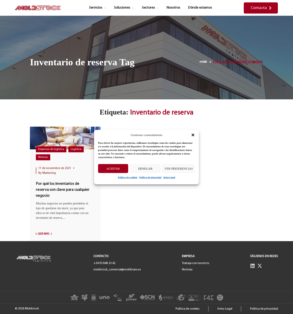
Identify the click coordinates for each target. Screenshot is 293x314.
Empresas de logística (51, 149)
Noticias (43, 157)
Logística (76, 149)
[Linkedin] (252, 265)
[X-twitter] (259, 265)
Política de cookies (127, 177)
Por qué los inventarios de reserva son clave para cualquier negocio (62, 190)
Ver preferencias (178, 168)
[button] (193, 135)
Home (203, 62)
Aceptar (113, 168)
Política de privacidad (150, 177)
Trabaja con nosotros (195, 263)
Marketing (49, 173)
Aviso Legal (169, 177)
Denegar (145, 168)
